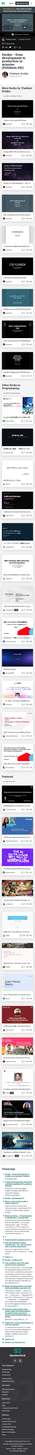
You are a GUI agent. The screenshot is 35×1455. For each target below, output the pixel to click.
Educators (5, 1392)
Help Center (6, 1403)
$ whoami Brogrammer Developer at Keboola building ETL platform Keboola (18, 1184)
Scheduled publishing (9, 1427)
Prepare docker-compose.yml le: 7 (18, 1240)
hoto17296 (9, 421)
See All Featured (9, 781)
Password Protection (9, 1421)
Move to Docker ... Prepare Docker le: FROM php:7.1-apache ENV (18, 1217)
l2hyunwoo (9, 515)
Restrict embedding (8, 1432)
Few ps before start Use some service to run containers (17, 1264)
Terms (14, 1448)
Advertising (6, 1410)
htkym (7, 484)
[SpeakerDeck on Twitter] (20, 1361)
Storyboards (6, 1375)
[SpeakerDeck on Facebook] (15, 1361)
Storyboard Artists (8, 1389)
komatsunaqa (10, 641)
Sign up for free (22, 3)
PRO (16, 610)
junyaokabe (9, 767)
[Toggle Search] (31, 3)
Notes (4, 1435)
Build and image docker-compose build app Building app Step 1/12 (18, 1287)
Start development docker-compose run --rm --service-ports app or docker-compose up (18, 1244)
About (8, 1448)
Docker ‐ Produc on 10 (13, 1260)
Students (5, 1394)
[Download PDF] (20, 47)
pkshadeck (9, 610)
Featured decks (7, 1378)
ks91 (7, 1093)
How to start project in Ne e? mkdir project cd (16, 1202)
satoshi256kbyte (11, 736)
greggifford (9, 1156)
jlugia (7, 935)
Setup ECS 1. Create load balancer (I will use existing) (19, 1324)
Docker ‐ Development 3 (14, 1198)
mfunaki (8, 704)
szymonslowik (10, 809)
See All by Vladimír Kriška (12, 96)
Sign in (11, 3)
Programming (9, 43)
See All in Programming (11, 393)
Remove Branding (8, 1429)
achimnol (8, 578)
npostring (9, 452)
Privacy (19, 1448)
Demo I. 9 (8, 1257)
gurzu (7, 998)
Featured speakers (8, 1381)
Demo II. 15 (9, 1339)
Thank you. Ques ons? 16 (15, 1342)
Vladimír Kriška (18, 73)
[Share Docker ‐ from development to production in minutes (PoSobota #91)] (10, 47)
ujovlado (8, 124)
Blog (3, 1405)
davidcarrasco (10, 1061)
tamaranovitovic (11, 841)
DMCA (25, 1448)
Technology (6, 1372)
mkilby (7, 967)
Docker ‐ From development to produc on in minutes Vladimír (17, 1175)
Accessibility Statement (17, 1451)
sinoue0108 (9, 673)
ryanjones (9, 904)
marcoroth (9, 1030)
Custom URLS (6, 1424)
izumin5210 (9, 547)
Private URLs (6, 1419)
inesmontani (10, 872)
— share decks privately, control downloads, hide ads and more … (17, 10)
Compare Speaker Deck (10, 1408)
